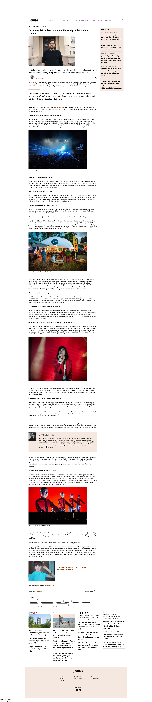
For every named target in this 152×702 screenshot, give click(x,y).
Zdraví (103, 66)
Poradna (103, 43)
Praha (67, 601)
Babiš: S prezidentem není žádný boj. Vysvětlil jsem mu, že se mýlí (39, 640)
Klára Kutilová (114, 32)
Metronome (32, 82)
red (108, 79)
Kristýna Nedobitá (111, 66)
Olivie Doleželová (111, 43)
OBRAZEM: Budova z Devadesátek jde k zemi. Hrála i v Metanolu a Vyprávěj (39, 632)
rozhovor (33, 601)
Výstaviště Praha (46, 601)
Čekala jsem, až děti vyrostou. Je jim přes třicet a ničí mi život (111, 47)
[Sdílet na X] (96, 591)
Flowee (33, 21)
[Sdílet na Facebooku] (94, 591)
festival (75, 601)
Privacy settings (4, 701)
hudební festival (47, 605)
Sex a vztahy (105, 32)
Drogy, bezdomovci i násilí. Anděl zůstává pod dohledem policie (39, 649)
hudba (59, 601)
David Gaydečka (62, 605)
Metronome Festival (49, 586)
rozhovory (86, 601)
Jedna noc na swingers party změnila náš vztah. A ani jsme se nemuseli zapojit (111, 37)
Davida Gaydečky (58, 107)
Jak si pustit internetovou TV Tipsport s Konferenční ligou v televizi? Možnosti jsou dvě (113, 644)
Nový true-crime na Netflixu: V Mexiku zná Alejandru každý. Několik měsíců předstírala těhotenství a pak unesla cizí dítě (64, 645)
